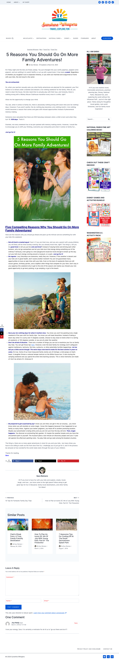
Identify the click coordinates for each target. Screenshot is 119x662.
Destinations (41, 38)
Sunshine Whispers (32, 49)
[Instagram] (106, 2)
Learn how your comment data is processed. (49, 613)
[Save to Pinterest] (1, 337)
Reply (76, 623)
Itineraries (85, 38)
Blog (41, 49)
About (93, 38)
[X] (108, 656)
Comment (10, 577)
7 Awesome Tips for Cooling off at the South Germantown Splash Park (66, 538)
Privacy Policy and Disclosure (88, 649)
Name (9, 601)
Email (46, 601)
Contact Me (107, 649)
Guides (75, 38)
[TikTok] (113, 2)
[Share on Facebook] (1, 330)
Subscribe (107, 38)
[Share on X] (1, 333)
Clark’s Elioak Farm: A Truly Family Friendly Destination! (16, 537)
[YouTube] (109, 2)
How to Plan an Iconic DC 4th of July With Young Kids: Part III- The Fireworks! (62, 500)
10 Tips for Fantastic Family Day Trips (18, 499)
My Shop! (26, 2)
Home (9, 2)
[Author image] (27, 65)
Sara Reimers (34, 65)
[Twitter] (103, 2)
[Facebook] (99, 2)
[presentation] (17, 524)
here (32, 345)
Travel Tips (46, 49)
